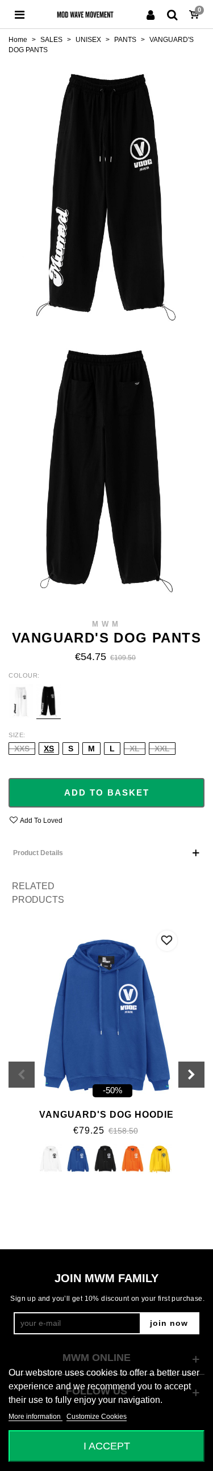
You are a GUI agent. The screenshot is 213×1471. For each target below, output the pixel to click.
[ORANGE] (132, 1159)
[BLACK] (105, 1159)
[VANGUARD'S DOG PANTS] (106, 191)
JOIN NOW (169, 1323)
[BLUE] (78, 1159)
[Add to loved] (167, 941)
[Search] (172, 14)
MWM (107, 624)
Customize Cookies (96, 1417)
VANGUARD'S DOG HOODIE (106, 1114)
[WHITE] (50, 1159)
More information (35, 1417)
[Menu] (19, 14)
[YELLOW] (160, 1159)
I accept (106, 1446)
